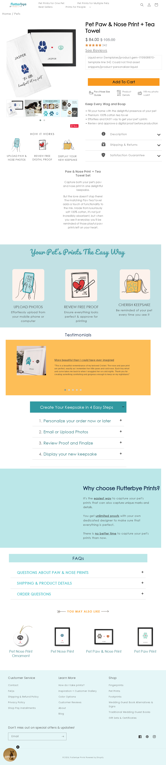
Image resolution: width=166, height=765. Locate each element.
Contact (13, 685)
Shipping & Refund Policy (23, 696)
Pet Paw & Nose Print (103, 651)
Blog (61, 713)
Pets (17, 13)
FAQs (11, 691)
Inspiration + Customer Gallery (78, 691)
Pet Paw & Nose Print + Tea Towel (120, 27)
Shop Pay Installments (22, 708)
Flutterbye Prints (77, 757)
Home (6, 13)
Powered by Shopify (95, 757)
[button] (75, 7)
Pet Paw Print (145, 651)
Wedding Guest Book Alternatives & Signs (131, 704)
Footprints (115, 696)
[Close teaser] (17, 747)
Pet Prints (114, 691)
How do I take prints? (72, 685)
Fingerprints (116, 685)
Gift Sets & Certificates (122, 718)
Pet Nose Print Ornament (20, 653)
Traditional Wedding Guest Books (129, 712)
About (62, 708)
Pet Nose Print (62, 651)
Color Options (67, 696)
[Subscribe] (62, 736)
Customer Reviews (70, 702)
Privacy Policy (16, 702)
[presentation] (6, 366)
